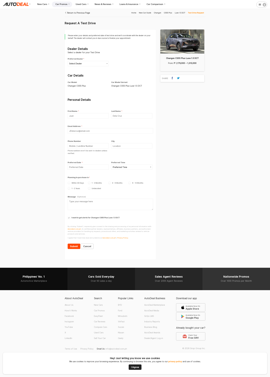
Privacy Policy (87, 349)
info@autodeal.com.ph (116, 349)
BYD (120, 305)
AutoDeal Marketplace (154, 305)
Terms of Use (71, 349)
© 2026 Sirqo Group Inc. (193, 348)
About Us (69, 305)
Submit (74, 246)
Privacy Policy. (122, 238)
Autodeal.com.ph (74, 229)
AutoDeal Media (151, 310)
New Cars (42, 4)
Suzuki (121, 327)
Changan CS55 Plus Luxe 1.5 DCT (182, 58)
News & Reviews (103, 4)
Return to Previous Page (78, 13)
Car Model (72, 82)
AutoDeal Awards (152, 332)
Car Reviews (99, 321)
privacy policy (175, 361)
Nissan (121, 332)
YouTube (69, 327)
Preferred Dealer (75, 59)
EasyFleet (98, 316)
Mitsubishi (122, 316)
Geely (120, 338)
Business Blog (150, 327)
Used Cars (81, 4)
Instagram (69, 321)
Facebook (69, 316)
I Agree (135, 367)
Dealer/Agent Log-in (153, 338)
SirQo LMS (149, 316)
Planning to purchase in (78, 177)
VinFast (121, 321)
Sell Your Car (100, 338)
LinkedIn (68, 338)
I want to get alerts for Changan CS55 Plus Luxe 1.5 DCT (95, 218)
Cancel (87, 246)
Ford (120, 310)
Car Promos (61, 4)
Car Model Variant (119, 82)
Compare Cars (100, 327)
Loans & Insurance (129, 4)
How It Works (71, 310)
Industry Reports (152, 321)
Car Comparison (155, 4)
